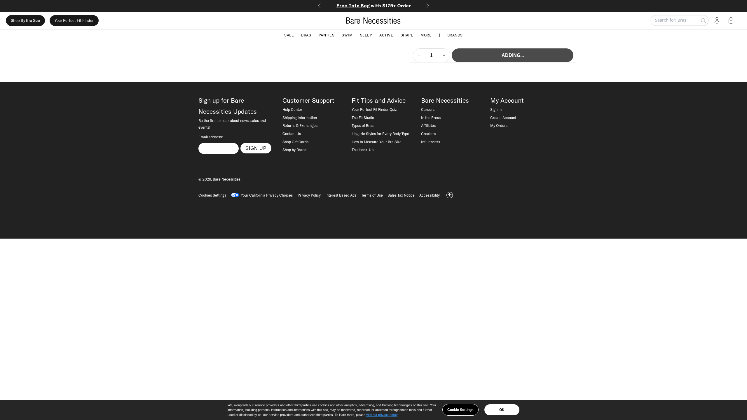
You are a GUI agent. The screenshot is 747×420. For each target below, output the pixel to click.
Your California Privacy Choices (267, 195)
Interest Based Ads (340, 195)
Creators (428, 133)
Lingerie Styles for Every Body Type (380, 133)
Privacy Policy (309, 195)
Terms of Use (372, 195)
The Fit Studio (363, 117)
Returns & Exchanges (299, 125)
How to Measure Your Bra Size (377, 141)
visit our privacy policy (381, 414)
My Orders (498, 125)
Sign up (256, 148)
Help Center (292, 109)
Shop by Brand (294, 149)
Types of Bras (363, 125)
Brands (455, 35)
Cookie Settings (460, 410)
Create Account (503, 117)
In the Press (431, 117)
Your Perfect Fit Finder (74, 20)
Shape (407, 35)
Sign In (496, 109)
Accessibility (429, 195)
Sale (289, 35)
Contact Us (291, 133)
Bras (306, 35)
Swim (347, 35)
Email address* (210, 136)
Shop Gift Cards (295, 141)
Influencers (430, 141)
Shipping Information (299, 117)
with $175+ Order (373, 5)
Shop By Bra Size (25, 20)
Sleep (366, 35)
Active (386, 35)
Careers (427, 109)
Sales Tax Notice (401, 195)
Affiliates (428, 125)
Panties (327, 35)
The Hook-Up (363, 149)
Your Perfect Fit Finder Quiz (374, 109)
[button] (732, 20)
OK (502, 410)
